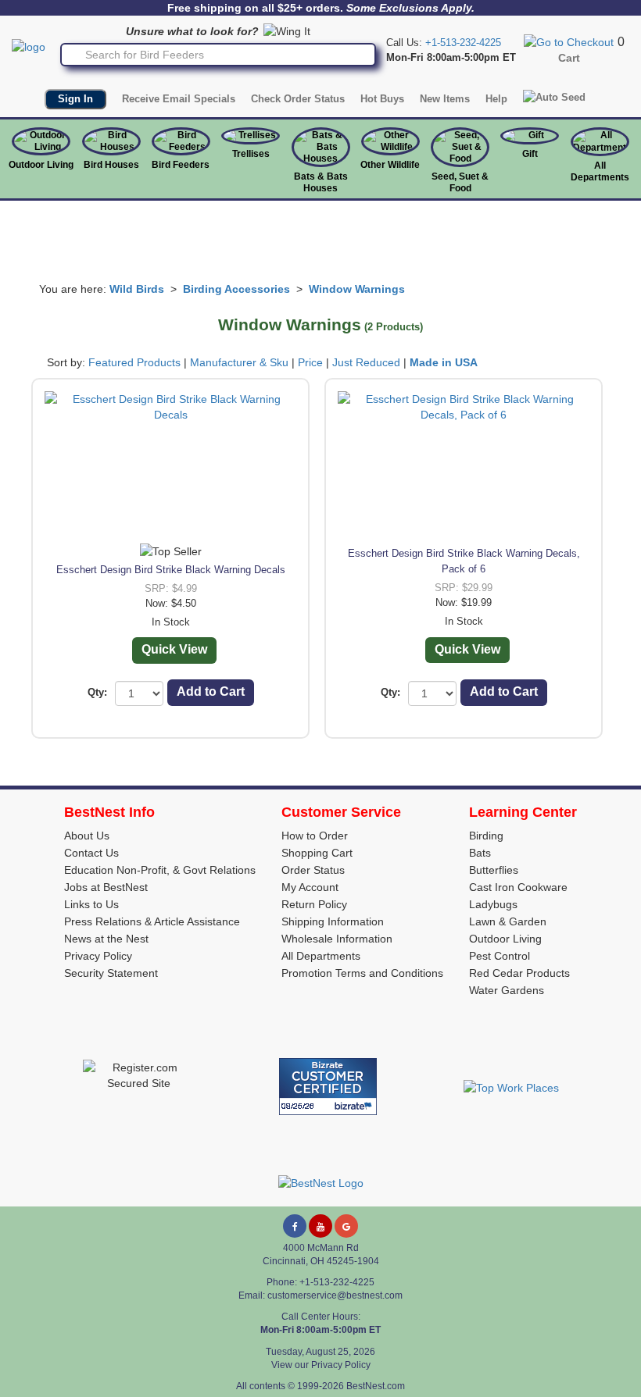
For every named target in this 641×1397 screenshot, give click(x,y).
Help (496, 99)
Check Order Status (298, 99)
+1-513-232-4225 (463, 42)
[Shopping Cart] (569, 41)
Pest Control (499, 956)
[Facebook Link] (294, 1226)
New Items (445, 99)
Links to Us (91, 904)
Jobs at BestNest (106, 887)
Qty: (97, 692)
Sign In (75, 99)
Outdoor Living (41, 164)
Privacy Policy (98, 956)
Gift (530, 153)
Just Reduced (366, 362)
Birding (486, 835)
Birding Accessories (236, 289)
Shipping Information (332, 921)
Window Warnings (357, 289)
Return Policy (314, 904)
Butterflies (493, 870)
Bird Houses (111, 164)
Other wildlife (390, 164)
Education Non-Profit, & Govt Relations (160, 870)
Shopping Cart (317, 852)
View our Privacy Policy (321, 1365)
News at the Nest (106, 938)
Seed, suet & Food (460, 182)
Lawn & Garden (507, 921)
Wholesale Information (336, 938)
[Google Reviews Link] (346, 1226)
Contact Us (91, 852)
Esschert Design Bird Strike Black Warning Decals (170, 570)
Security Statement (111, 973)
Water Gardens (506, 990)
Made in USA (444, 362)
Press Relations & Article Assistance (152, 921)
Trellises (251, 153)
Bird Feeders (180, 164)
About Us (86, 835)
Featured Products (134, 362)
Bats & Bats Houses (321, 182)
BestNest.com (375, 1386)
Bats (480, 852)
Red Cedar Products (519, 973)
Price (310, 362)
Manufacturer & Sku (239, 362)
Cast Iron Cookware (518, 887)
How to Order (314, 835)
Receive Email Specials (178, 99)
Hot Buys (382, 99)
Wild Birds (136, 289)
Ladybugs (493, 904)
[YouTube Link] (320, 1226)
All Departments (600, 171)
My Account (309, 887)
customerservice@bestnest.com (335, 1295)
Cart (569, 58)
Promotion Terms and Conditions (362, 973)
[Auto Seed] (554, 97)
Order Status (313, 870)
